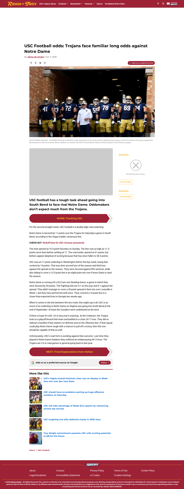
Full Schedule (125, 182)
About (99, 4)
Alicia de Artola (36, 57)
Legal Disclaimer (37, 475)
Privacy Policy (97, 470)
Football (62, 4)
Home (32, 450)
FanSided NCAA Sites (115, 4)
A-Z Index (95, 475)
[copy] (45, 63)
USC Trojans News (47, 4)
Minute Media (15, 482)
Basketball (75, 4)
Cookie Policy (148, 470)
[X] (163, 4)
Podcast (88, 4)
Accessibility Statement (68, 475)
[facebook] (158, 4)
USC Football (43, 450)
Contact (60, 470)
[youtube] (168, 4)
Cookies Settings (122, 475)
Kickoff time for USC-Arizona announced (63, 242)
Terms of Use (120, 470)
